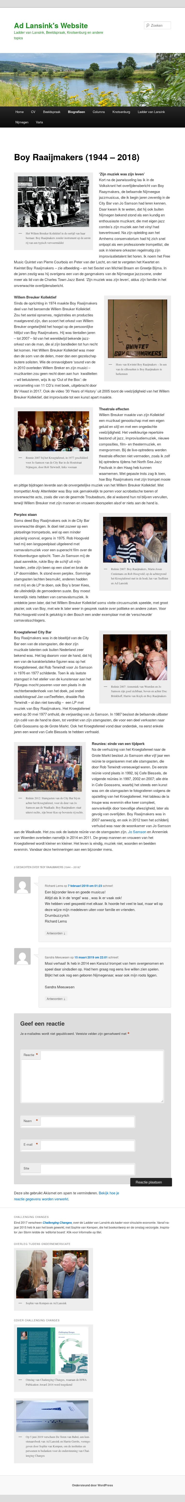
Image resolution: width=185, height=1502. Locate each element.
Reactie (31, 1055)
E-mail (31, 1144)
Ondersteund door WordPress (92, 1485)
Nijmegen (21, 122)
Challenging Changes (57, 1223)
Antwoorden (56, 933)
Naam (31, 1121)
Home (19, 111)
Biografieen (76, 111)
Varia (39, 122)
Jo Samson (137, 831)
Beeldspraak (51, 111)
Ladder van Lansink (151, 111)
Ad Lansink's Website (51, 25)
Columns (99, 111)
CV (33, 111)
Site (26, 1168)
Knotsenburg (121, 111)
